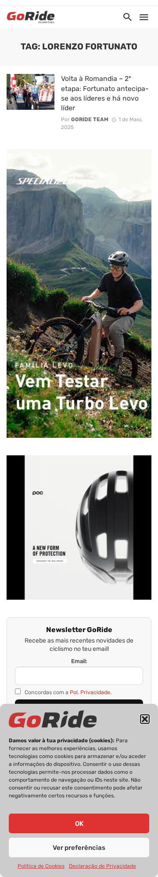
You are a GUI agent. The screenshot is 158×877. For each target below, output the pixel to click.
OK (79, 824)
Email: (79, 661)
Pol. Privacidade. (90, 692)
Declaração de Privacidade (102, 866)
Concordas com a (67, 692)
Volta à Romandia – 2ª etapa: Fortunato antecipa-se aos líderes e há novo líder (105, 93)
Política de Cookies (41, 866)
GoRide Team (89, 119)
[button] (144, 719)
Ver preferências (79, 848)
